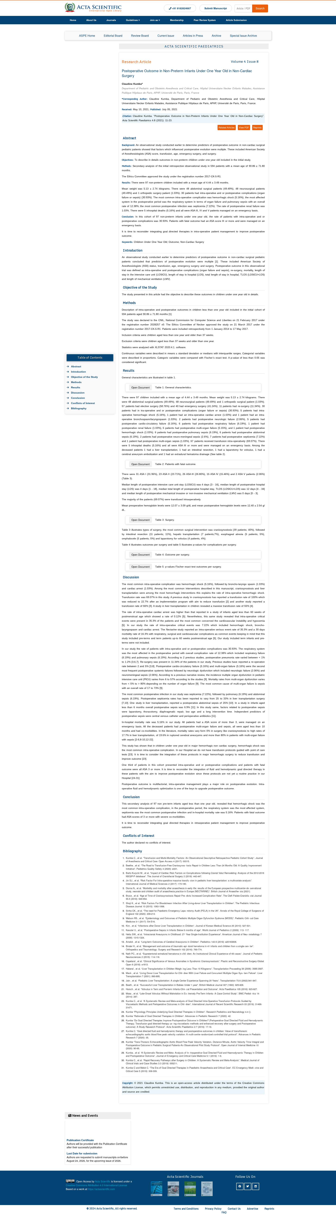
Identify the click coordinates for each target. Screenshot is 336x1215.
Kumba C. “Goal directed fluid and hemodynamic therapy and (157, 1031)
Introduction (78, 371)
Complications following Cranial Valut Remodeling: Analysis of (217, 873)
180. (184, 883)
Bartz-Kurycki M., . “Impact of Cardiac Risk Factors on (156, 873)
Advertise (252, 1209)
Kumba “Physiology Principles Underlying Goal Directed (154, 1011)
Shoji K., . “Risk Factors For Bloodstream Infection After (156, 903)
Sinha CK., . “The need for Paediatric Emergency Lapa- (156, 910)
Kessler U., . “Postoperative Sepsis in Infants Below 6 (155, 930)
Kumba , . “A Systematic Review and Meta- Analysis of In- (158, 1052)
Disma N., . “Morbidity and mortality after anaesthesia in (156, 888)
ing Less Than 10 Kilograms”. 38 (213, 968)
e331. (175, 868)
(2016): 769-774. (194, 949)
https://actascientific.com (101, 1189)
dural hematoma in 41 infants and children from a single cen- (218, 946)
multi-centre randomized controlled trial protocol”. (218, 1034)
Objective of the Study (84, 377)
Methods (76, 382)
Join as (154, 20)
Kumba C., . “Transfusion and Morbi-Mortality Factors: (155, 858)
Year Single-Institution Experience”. (217, 934)
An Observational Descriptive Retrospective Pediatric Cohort (216, 858)
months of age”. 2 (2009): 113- (215, 930)
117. (247, 930)
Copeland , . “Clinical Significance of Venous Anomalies (156, 961)
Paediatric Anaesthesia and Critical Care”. (221, 1067)
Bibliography (78, 408)
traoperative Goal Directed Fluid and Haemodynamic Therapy (221, 1052)
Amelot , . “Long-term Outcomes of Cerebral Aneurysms (156, 941)
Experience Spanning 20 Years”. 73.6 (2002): (217, 980)
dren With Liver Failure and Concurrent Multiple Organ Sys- (213, 973)
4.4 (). (248, 1011)
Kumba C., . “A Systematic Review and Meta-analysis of (156, 1001)
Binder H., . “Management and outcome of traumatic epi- (156, 946)
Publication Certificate (80, 1128)
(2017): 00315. (182, 861)
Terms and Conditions (186, 1209)
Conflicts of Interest (83, 403)
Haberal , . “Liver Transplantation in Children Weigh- (154, 968)
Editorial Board (113, 36)
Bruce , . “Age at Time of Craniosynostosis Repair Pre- (156, 895)
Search (260, 8)
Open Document (140, 387)
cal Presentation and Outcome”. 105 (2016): (217, 989)
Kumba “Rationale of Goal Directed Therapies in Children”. (155, 1016)
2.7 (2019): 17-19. (192, 1026)
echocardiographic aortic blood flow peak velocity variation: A (157, 1034)
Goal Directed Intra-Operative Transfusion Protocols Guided (218, 1001)
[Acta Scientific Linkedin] (255, 1186)
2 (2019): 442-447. (188, 876)
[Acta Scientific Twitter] (247, 1186)
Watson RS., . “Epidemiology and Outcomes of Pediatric (156, 918)
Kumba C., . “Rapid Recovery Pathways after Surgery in (156, 1060)
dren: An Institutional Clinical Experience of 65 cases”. (218, 953)
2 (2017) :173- (154, 883)
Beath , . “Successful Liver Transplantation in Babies (155, 985)
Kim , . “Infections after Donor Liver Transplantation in (155, 925)
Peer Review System (205, 20)
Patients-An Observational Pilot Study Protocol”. (203, 1045)
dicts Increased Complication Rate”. (217, 895)
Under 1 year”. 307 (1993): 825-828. (214, 985)
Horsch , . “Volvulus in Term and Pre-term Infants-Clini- (156, 989)
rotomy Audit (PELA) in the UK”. (219, 910)
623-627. (253, 989)
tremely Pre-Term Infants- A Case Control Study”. (220, 993)
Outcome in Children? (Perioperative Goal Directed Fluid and (217, 1020)
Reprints (257, 127)
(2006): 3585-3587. (254, 968)
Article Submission (236, 20)
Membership (177, 20)
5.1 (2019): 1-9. (200, 1055)
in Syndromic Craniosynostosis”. (217, 961)
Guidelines (132, 20)
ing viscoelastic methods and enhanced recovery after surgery (205, 1023)
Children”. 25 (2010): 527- (216, 925)
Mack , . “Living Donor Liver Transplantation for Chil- (154, 973)
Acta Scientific (102, 1181)
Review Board (140, 36)
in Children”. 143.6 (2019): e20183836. (212, 941)
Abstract (76, 366)
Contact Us (234, 1209)
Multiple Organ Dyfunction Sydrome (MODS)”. (218, 918)
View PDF (244, 127)
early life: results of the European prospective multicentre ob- (218, 888)
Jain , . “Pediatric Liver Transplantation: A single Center (156, 980)
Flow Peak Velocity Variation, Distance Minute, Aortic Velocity (214, 1041)
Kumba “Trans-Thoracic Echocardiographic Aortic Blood (154, 1041)
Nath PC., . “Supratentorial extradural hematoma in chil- (156, 953)
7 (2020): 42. (208, 1016)
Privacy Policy (213, 1209)
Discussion (78, 392)
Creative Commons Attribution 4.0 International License (96, 1185)
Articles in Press (193, 36)
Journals (111, 20)
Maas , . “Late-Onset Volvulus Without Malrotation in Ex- (156, 993)
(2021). (245, 891)
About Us (91, 20)
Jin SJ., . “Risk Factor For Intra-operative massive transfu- (158, 880)
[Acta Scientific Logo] (93, 8)
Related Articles (227, 127)
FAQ (224, 1212)
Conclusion (78, 397)
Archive (216, 36)
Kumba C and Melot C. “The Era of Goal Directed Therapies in (157, 1067)
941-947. (252, 980)
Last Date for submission (82, 1142)
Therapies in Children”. (213, 1011)
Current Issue (166, 36)
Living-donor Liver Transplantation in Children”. (218, 903)
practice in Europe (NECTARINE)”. (207, 891)
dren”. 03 (216, 1004)
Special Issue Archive (243, 36)
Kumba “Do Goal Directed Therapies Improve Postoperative (156, 1020)
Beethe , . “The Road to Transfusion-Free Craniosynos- (156, 865)
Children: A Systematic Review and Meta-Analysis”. (218, 1060)
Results (75, 387)
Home (73, 20)
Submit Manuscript (215, 8)
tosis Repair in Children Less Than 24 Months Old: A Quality (217, 865)
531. (249, 925)
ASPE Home (87, 36)
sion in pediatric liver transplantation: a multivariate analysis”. (221, 880)
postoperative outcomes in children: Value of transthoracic (217, 1031)
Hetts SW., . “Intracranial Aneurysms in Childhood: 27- (155, 934)
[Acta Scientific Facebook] (239, 1186)
